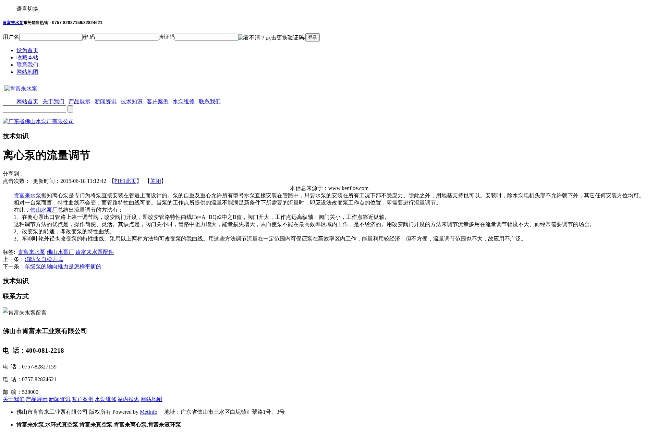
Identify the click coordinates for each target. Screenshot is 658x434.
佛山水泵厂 (44, 210)
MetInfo (148, 412)
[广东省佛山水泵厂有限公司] (38, 121)
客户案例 (83, 399)
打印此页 (125, 181)
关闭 (155, 181)
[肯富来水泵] (20, 89)
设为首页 (27, 50)
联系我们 (27, 65)
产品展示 (37, 399)
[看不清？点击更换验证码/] (271, 38)
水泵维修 (106, 399)
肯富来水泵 (13, 22)
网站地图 (27, 72)
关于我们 (14, 399)
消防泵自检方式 (44, 259)
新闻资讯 (60, 399)
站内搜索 (128, 399)
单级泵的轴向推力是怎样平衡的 (63, 266)
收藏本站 (27, 57)
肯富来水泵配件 (94, 252)
